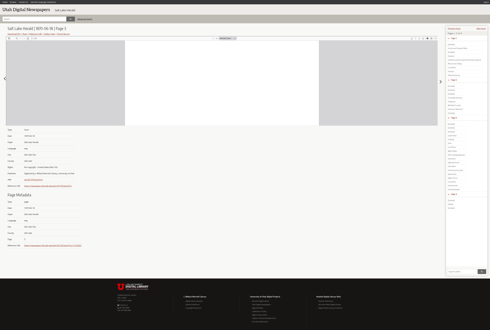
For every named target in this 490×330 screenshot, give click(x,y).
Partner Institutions (325, 301)
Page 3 (454, 118)
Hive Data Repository (260, 321)
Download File (14, 34)
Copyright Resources (193, 308)
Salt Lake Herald (65, 10)
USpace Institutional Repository (264, 318)
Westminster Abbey (455, 64)
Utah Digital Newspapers (261, 304)
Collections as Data (259, 311)
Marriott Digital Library (260, 301)
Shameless (452, 159)
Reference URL (35, 34)
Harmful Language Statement (43, 2)
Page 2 (454, 80)
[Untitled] (451, 44)
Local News (452, 67)
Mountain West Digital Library (329, 304)
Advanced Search (84, 19)
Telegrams (452, 101)
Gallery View (49, 34)
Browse (13, 2)
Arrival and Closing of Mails (457, 48)
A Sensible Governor (455, 98)
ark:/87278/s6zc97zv (33, 179)
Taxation (451, 71)
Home (5, 2)
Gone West (452, 166)
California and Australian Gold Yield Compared (464, 60)
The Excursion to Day (455, 170)
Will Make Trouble (454, 105)
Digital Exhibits (257, 308)
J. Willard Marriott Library (126, 295)
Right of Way (452, 151)
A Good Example (454, 189)
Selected (451, 56)
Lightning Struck (453, 162)
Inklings (450, 204)
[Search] (70, 19)
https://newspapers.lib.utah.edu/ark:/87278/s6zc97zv (48, 186)
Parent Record (63, 34)
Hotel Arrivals (453, 186)
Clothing (451, 139)
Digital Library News (259, 315)
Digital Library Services (194, 301)
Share (24, 34)
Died (449, 143)
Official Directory (454, 75)
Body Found (452, 174)
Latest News (452, 136)
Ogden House (453, 178)
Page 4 (454, 194)
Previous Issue (454, 28)
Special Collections (193, 304)
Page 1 (454, 38)
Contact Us (23, 2)
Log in (486, 2)
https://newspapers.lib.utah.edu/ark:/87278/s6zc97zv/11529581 (53, 245)
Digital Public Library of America (330, 308)
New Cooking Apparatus (456, 155)
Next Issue (481, 28)
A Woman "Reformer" (455, 109)
